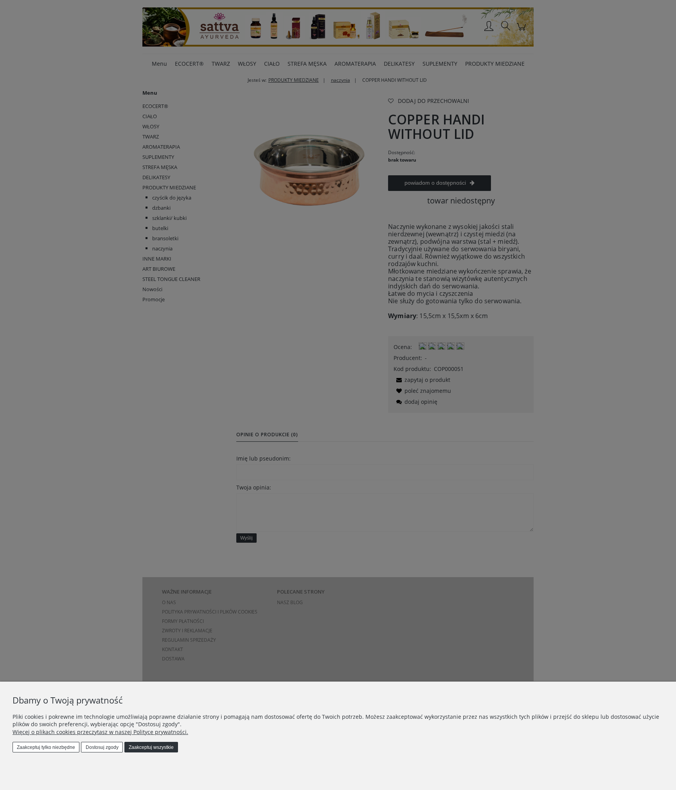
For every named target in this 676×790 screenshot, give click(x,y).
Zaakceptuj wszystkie (151, 747)
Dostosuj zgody (102, 747)
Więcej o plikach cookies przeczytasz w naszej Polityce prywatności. (100, 732)
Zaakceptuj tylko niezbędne (46, 747)
